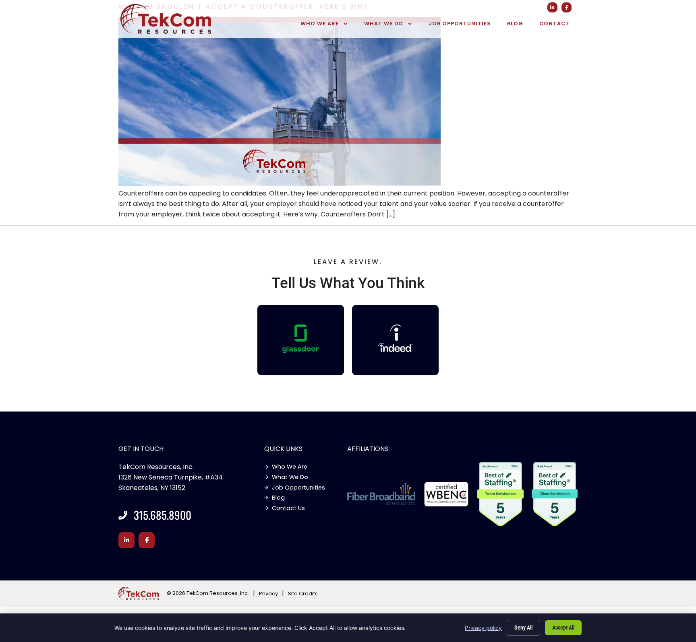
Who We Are (319, 23)
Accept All (563, 627)
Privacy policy (483, 627)
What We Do (383, 23)
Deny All (523, 627)
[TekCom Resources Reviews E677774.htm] (300, 339)
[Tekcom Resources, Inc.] (395, 338)
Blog (515, 23)
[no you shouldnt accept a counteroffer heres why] (279, 183)
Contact (554, 23)
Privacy (268, 593)
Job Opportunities (460, 23)
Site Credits (303, 593)
